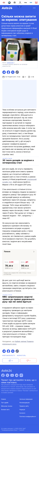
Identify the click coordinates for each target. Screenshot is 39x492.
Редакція (22, 409)
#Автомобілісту (8, 355)
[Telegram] (16, 375)
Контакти (22, 413)
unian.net (10, 62)
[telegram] (4, 72)
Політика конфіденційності (28, 416)
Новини (3, 399)
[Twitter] (7, 375)
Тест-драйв (4, 402)
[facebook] (8, 72)
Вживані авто (5, 409)
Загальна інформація (26, 399)
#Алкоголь (21, 355)
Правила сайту (24, 406)
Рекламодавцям (25, 402)
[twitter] (12, 72)
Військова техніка (6, 406)
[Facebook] (3, 375)
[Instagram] (21, 375)
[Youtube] (12, 375)
